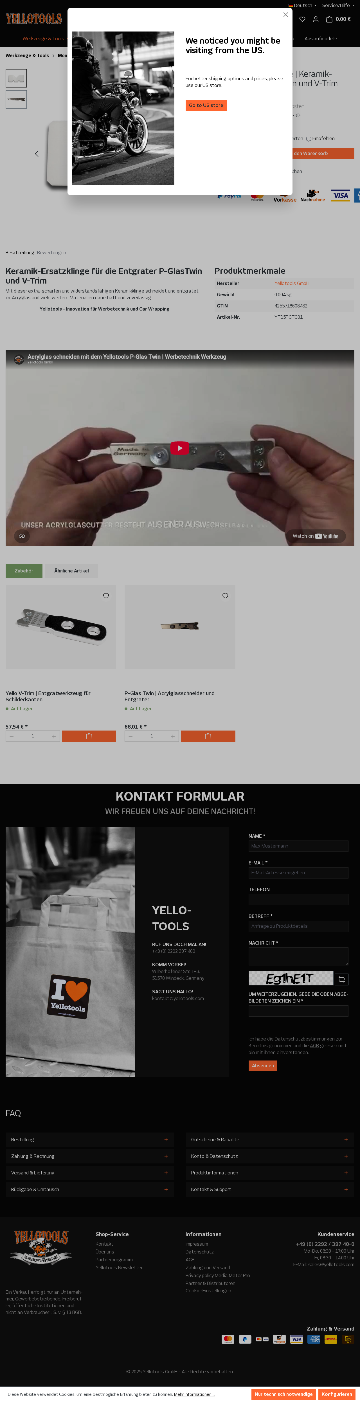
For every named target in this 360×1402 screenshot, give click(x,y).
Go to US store (206, 105)
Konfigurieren (337, 1394)
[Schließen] (285, 14)
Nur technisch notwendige (284, 1394)
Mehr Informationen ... (194, 1394)
